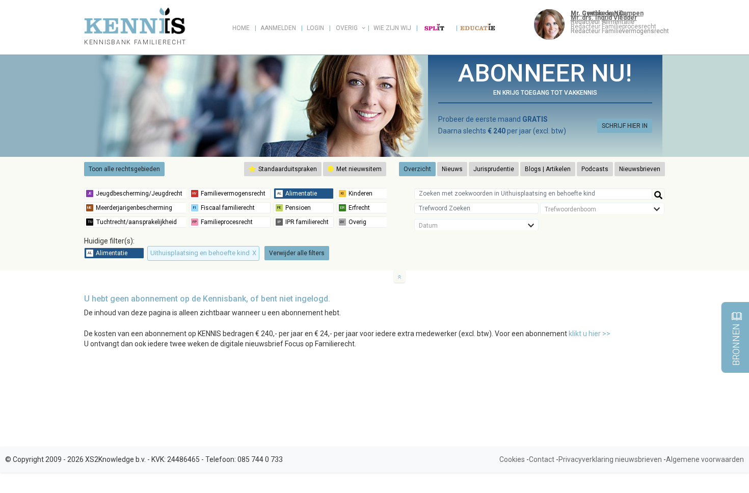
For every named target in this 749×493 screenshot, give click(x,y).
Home (241, 28)
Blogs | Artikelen (548, 169)
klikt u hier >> (589, 334)
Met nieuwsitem (358, 169)
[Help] (658, 194)
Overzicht (417, 169)
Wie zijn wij (392, 28)
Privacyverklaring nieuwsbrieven (610, 459)
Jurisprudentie (493, 169)
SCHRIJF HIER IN (625, 125)
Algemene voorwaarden (705, 459)
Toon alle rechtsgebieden (124, 169)
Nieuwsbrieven (639, 169)
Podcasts (594, 169)
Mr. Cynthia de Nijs (598, 13)
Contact (541, 459)
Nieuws (452, 169)
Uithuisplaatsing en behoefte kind (203, 253)
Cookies (512, 459)
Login (315, 28)
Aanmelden (278, 28)
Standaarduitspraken (287, 169)
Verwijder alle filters (297, 253)
